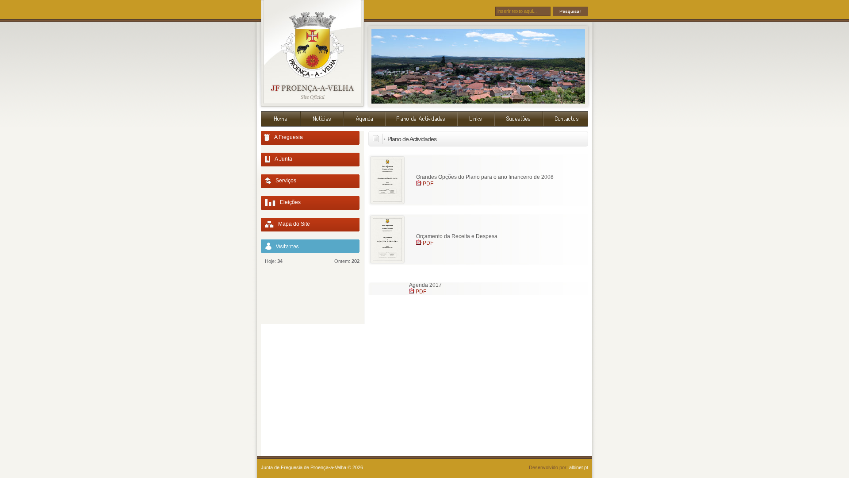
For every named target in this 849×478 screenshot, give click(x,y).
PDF (428, 184)
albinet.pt (578, 467)
